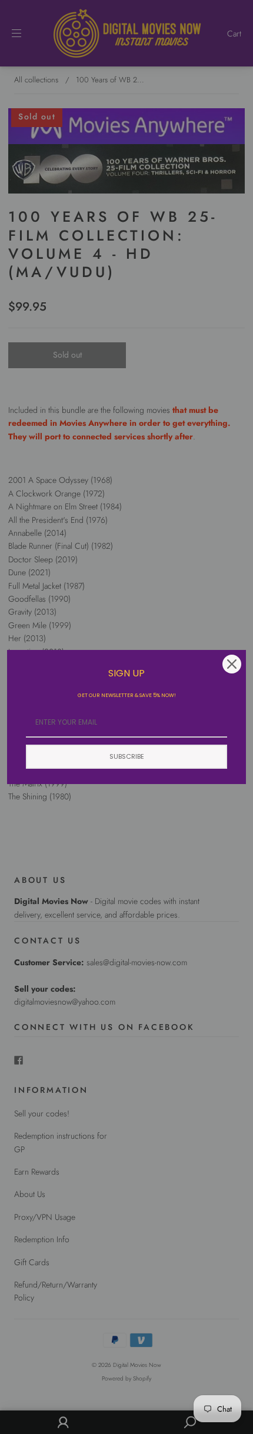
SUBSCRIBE (126, 756)
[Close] (232, 664)
